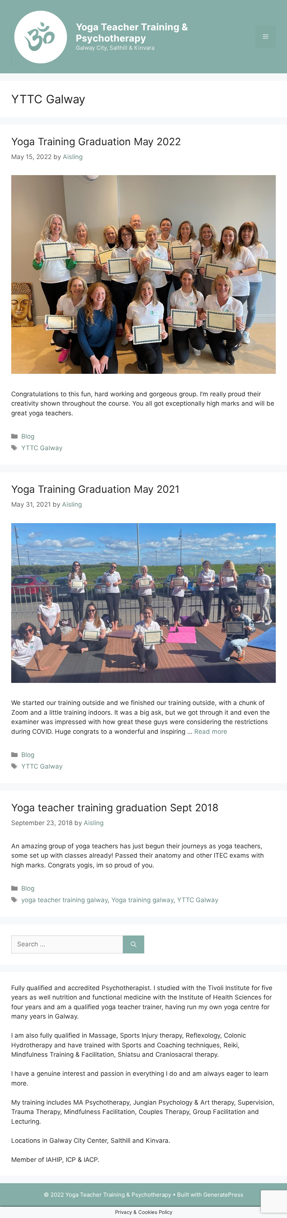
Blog (27, 436)
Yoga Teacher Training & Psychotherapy (132, 32)
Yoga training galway (142, 900)
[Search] (133, 944)
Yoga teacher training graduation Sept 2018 (115, 808)
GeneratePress (223, 1194)
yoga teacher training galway (64, 900)
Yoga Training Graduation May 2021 (95, 489)
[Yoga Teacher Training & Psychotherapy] (40, 36)
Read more (210, 731)
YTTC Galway (41, 448)
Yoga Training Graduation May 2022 (96, 141)
